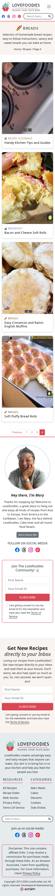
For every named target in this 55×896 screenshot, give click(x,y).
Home (17, 49)
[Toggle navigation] (49, 7)
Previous (17, 432)
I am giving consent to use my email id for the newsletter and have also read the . (27, 611)
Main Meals (38, 788)
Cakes (34, 793)
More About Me (27, 535)
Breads (27, 49)
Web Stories (10, 798)
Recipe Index (11, 793)
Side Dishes (38, 807)
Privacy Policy (11, 802)
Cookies (36, 802)
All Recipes (10, 788)
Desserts (36, 798)
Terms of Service (19, 722)
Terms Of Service (14, 807)
